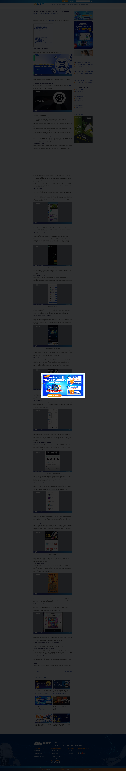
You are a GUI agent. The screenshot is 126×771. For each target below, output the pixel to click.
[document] (63, 385)
